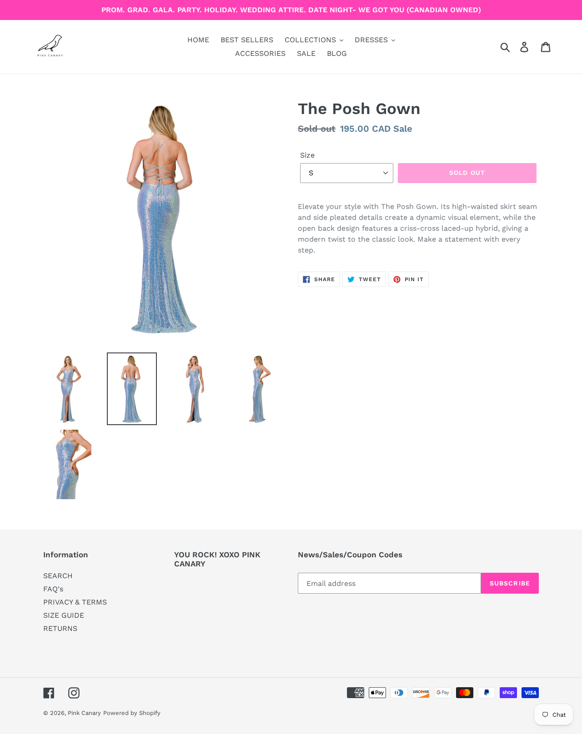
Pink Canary (84, 712)
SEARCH (58, 575)
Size (307, 155)
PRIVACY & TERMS (75, 602)
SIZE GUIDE (63, 615)
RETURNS (60, 628)
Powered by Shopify (132, 712)
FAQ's (53, 589)
